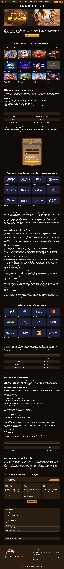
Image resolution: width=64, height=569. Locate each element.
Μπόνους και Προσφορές (11, 525)
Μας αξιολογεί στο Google (53, 479)
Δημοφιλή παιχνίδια (10, 47)
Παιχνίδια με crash (38, 47)
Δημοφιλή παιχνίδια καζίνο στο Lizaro (13, 512)
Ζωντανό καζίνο (24, 47)
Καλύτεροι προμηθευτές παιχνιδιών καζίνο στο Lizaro (16, 517)
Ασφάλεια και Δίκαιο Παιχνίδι (11, 527)
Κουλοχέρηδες (52, 47)
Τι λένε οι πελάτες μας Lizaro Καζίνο (13, 530)
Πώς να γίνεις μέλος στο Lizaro (12, 515)
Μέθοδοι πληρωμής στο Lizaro (12, 522)
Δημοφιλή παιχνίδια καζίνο (11, 520)
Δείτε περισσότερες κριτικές (32, 501)
